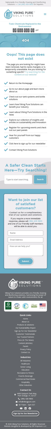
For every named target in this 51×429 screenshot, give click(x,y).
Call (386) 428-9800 (25, 4)
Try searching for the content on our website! (29, 73)
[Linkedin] (25, 408)
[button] (45, 14)
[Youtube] (21, 408)
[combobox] (18, 179)
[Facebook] (30, 408)
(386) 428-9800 (35, 221)
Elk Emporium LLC (39, 426)
